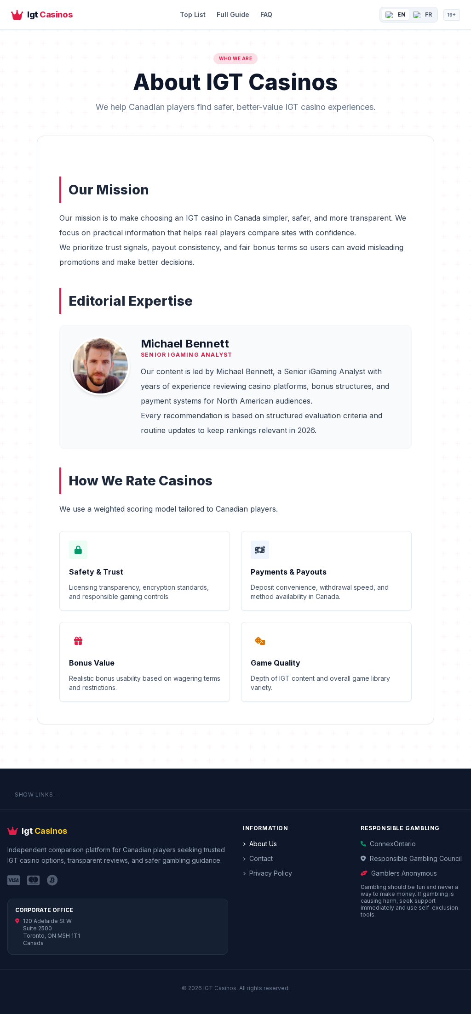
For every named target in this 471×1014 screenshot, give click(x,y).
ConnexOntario (393, 844)
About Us (263, 844)
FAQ (266, 14)
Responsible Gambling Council (416, 858)
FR (428, 14)
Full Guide (233, 14)
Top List (193, 14)
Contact (261, 858)
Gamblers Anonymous (404, 873)
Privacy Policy (270, 873)
